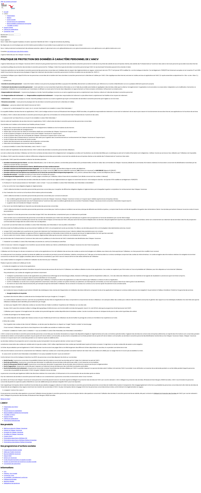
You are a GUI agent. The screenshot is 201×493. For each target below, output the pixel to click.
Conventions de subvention (12, 464)
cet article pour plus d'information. (17, 51)
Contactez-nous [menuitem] (9, 31)
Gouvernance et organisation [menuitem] (16, 22)
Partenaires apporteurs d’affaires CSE (15, 438)
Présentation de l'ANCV (11, 407)
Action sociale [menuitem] (11, 20)
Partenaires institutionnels (12, 420)
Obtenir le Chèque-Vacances (13, 430)
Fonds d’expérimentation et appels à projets (17, 460)
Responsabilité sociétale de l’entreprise (16, 413)
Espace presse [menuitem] (8, 27)
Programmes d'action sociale (13, 450)
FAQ (5, 471)
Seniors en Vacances (10, 458)
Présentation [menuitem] (11, 16)
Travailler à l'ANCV (9, 415)
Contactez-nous (9, 475)
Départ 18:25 (7, 456)
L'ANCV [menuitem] (6, 14)
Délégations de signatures (12, 483)
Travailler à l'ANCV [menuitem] (12, 25)
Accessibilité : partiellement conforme (15, 477)
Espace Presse (8, 417)
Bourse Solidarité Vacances (12, 454)
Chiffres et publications (11, 419)
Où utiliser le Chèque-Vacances (13, 434)
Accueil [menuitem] (6, 12)
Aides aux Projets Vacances (12, 452)
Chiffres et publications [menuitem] (11, 29)
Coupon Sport (8, 436)
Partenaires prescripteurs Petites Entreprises (18, 442)
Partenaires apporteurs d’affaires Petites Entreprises (20, 440)
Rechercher (4, 35)
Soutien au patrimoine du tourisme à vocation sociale (20, 462)
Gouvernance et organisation (13, 411)
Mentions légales (9, 481)
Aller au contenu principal (8, 2)
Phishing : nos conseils (10, 473)
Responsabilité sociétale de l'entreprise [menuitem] (19, 23)
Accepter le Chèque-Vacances (13, 432)
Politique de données (10, 479)
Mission (6, 409)
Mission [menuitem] (9, 18)
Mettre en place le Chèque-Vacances (15, 428)
